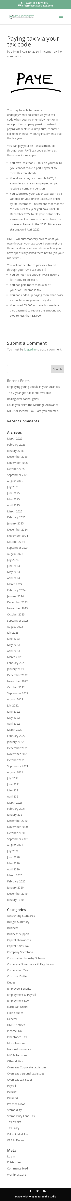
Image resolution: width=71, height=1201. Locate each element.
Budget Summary (18, 922)
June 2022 (13, 711)
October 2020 (16, 833)
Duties (11, 982)
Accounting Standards (21, 915)
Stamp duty (14, 1110)
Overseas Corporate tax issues (26, 1067)
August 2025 (15, 481)
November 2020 (17, 827)
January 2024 (15, 596)
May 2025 (13, 499)
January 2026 (15, 451)
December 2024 (17, 529)
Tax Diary (13, 1128)
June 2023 (13, 638)
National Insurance (19, 1049)
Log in (11, 1156)
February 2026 (16, 444)
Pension (12, 1091)
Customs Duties (17, 976)
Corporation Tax (17, 970)
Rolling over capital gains (23, 399)
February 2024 (16, 590)
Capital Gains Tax (18, 946)
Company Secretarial (20, 952)
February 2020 (16, 881)
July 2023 (13, 632)
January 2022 (15, 742)
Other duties (15, 1061)
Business (13, 928)
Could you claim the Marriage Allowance (32, 405)
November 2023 (17, 608)
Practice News (16, 1104)
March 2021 (14, 802)
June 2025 (13, 493)
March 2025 (14, 511)
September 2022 (17, 693)
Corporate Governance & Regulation (30, 964)
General (12, 1019)
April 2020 (13, 869)
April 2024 (13, 578)
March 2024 (14, 584)
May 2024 (13, 572)
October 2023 (16, 614)
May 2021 (13, 790)
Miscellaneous (16, 1043)
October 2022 (16, 687)
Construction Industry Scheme (26, 958)
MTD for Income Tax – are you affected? (33, 411)
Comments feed (17, 1168)
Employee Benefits (19, 988)
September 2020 (17, 839)
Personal (12, 1098)
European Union (17, 1007)
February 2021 (16, 809)
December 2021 (17, 748)
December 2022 (17, 675)
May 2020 (13, 863)
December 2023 (17, 602)
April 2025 (13, 505)
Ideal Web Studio (45, 1196)
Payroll (11, 1086)
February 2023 (16, 663)
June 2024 (13, 566)
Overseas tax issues (20, 1079)
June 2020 (13, 857)
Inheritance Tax (17, 1037)
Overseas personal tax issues (25, 1073)
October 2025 (16, 469)
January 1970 (15, 900)
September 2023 (17, 620)
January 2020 (15, 887)
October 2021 (16, 760)
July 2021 (13, 778)
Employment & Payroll (21, 994)
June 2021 (13, 784)
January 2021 (15, 814)
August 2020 (15, 845)
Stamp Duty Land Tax (21, 1116)
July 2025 (13, 487)
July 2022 (13, 705)
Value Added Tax (17, 1134)
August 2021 (15, 772)
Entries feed (14, 1162)
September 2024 (17, 547)
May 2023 (13, 645)
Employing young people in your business (33, 387)
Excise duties (15, 1013)
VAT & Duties (15, 1140)
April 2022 (13, 723)
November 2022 (17, 681)
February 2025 (16, 517)
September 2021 (17, 766)
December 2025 (17, 456)
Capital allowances (19, 940)
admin (15, 51)
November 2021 (17, 754)
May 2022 (13, 717)
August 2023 (15, 626)
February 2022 (16, 736)
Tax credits (14, 1122)
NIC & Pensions (17, 1055)
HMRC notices (16, 1025)
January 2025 (15, 523)
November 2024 (17, 535)
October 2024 (16, 542)
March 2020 (14, 875)
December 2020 (17, 821)
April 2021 (13, 796)
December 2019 (17, 893)
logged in (30, 349)
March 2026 (14, 438)
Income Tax (49, 51)
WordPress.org (16, 1174)
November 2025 (17, 463)
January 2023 (15, 669)
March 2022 (14, 730)
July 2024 (13, 560)
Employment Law (18, 1000)
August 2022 (15, 699)
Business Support (18, 934)
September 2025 (17, 475)
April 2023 (13, 651)
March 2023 (14, 657)
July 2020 (13, 851)
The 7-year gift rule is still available (29, 393)
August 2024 (15, 554)
